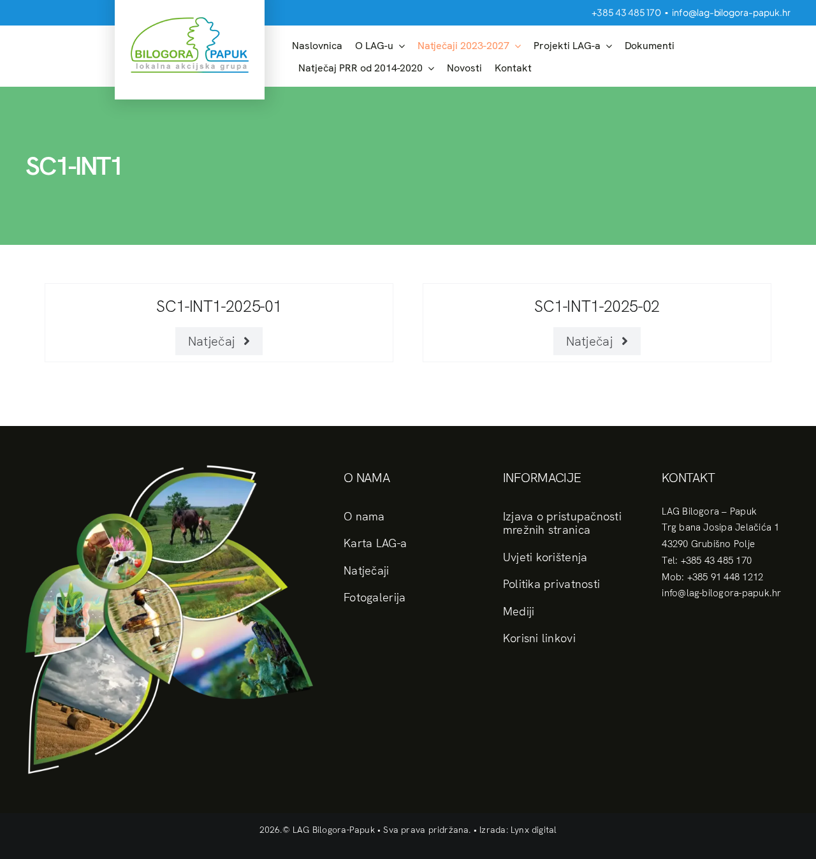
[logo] (190, 22)
